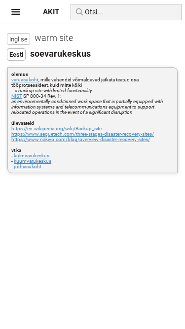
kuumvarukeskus (32, 161)
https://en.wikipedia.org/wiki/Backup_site (56, 128)
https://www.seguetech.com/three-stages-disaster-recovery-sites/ (82, 134)
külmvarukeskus (31, 155)
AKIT (51, 11)
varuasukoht (24, 79)
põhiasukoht (27, 166)
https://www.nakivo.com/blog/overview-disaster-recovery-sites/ (80, 139)
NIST (16, 96)
